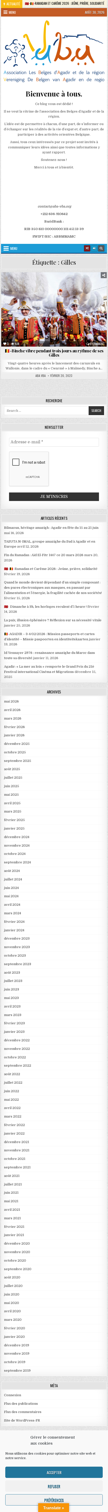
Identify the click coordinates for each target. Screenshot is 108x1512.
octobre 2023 (15, 955)
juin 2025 (11, 786)
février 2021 (14, 1227)
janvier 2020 (14, 1337)
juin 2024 (11, 888)
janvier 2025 (14, 828)
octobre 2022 (15, 1057)
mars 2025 (12, 811)
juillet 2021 (13, 1184)
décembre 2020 (17, 1243)
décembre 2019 (16, 1345)
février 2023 (14, 1023)
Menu (12, 12)
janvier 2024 (14, 930)
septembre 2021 (17, 1167)
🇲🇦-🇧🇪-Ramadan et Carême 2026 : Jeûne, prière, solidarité (50, 569)
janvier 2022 (14, 1133)
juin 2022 (11, 1091)
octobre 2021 (14, 1159)
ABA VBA (40, 375)
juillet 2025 (13, 777)
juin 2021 (11, 1192)
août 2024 (12, 871)
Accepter (54, 1472)
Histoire (94, 289)
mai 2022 (11, 1099)
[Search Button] (101, 248)
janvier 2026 (14, 735)
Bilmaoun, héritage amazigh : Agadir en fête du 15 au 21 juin (51, 528)
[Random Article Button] (87, 248)
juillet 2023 (13, 981)
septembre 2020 (17, 1269)
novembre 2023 (17, 947)
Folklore (74, 289)
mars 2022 (12, 1116)
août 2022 (12, 1074)
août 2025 (12, 769)
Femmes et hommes (46, 289)
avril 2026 (12, 710)
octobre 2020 (15, 1260)
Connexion (12, 1395)
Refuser (54, 1486)
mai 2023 (11, 998)
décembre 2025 (17, 744)
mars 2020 (13, 1320)
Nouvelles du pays (61, 295)
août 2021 (12, 1176)
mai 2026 (11, 701)
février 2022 (14, 1125)
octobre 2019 (14, 1362)
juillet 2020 (13, 1286)
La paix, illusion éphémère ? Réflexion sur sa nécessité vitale (52, 620)
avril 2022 (12, 1108)
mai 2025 (11, 794)
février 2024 (14, 922)
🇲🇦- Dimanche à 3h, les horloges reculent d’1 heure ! (45, 607)
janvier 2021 (14, 1235)
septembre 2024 (17, 862)
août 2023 (12, 972)
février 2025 (14, 820)
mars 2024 (12, 913)
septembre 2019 (17, 1370)
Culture (57, 284)
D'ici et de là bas (83, 284)
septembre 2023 (17, 964)
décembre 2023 (17, 938)
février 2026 (14, 727)
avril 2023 (12, 1006)
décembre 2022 (17, 1040)
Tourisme (89, 295)
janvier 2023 (14, 1032)
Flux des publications (21, 1403)
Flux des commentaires (22, 1412)
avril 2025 (12, 803)
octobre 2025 (15, 752)
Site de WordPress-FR (22, 1420)
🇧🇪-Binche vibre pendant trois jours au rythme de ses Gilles (54, 353)
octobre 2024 (15, 854)
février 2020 (14, 1328)
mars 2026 (12, 718)
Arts (18, 284)
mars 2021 (12, 1218)
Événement (17, 289)
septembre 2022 (17, 1065)
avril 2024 (12, 904)
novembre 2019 (16, 1353)
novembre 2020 (17, 1252)
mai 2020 (11, 1303)
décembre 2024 (16, 837)
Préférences (54, 1500)
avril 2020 (12, 1311)
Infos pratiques (28, 295)
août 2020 (12, 1277)
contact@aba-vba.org (54, 206)
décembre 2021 (16, 1142)
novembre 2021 (16, 1150)
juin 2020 (11, 1294)
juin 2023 (11, 989)
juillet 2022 (13, 1082)
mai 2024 (11, 896)
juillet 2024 (13, 879)
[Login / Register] (94, 248)
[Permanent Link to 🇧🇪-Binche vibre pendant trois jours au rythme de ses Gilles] (53, 309)
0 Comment (97, 343)
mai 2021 (11, 1201)
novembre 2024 (17, 845)
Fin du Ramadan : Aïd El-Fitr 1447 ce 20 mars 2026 (43, 555)
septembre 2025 (17, 761)
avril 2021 (12, 1210)
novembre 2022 (17, 1049)
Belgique (36, 284)
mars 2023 (12, 1015)
